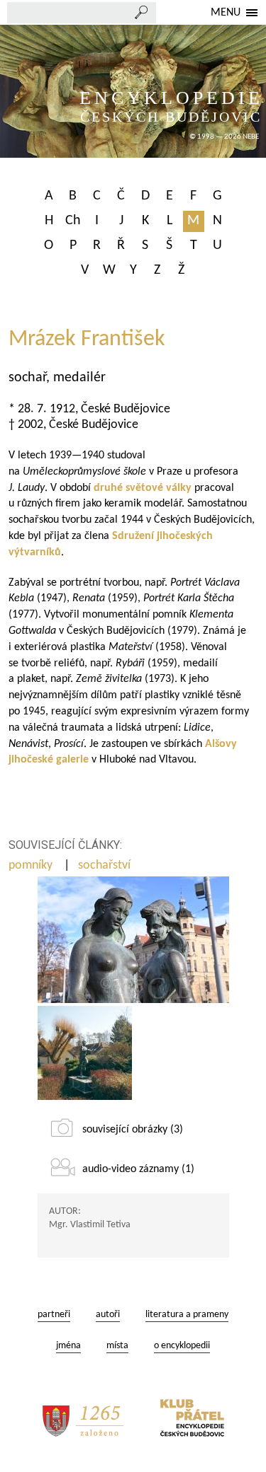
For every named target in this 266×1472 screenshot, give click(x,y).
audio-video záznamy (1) (138, 1169)
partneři (54, 1314)
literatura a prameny (186, 1314)
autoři (108, 1314)
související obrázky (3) (132, 1129)
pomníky (32, 865)
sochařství (105, 865)
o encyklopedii (182, 1345)
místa (117, 1345)
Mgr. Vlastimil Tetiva (90, 1224)
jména (68, 1345)
